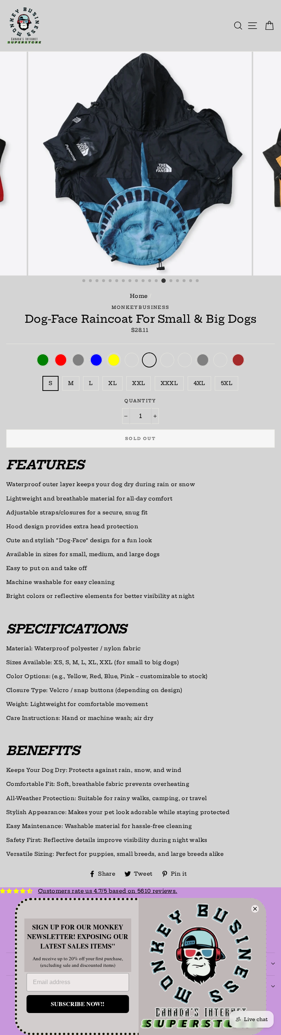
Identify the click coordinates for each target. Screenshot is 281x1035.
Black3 (220, 360)
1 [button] (84, 281)
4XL (199, 383)
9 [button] (137, 281)
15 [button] (178, 281)
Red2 (131, 360)
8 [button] (130, 281)
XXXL (169, 383)
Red (60, 360)
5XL (226, 383)
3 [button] (97, 281)
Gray (78, 360)
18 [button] (197, 281)
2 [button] (91, 281)
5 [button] (110, 281)
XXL (138, 383)
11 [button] (150, 281)
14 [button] (171, 281)
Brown (238, 360)
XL (112, 383)
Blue (96, 360)
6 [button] (117, 281)
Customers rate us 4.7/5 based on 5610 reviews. (107, 891)
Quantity (140, 400)
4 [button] (104, 281)
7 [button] (123, 281)
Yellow (113, 360)
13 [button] (163, 280)
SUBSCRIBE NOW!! (77, 1003)
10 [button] (143, 281)
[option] (140, 164)
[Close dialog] (255, 909)
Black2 (149, 360)
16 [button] (184, 281)
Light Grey (202, 360)
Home (138, 296)
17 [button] (191, 281)
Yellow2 (167, 360)
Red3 (184, 360)
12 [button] (156, 281)
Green (42, 360)
